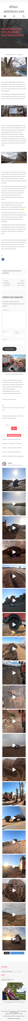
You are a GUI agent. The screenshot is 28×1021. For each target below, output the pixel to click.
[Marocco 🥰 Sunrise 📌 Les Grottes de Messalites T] (14, 866)
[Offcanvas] (4, 16)
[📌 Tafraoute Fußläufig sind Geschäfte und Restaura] (14, 793)
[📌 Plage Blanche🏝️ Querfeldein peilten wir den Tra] (14, 503)
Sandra (20, 54)
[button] (3, 259)
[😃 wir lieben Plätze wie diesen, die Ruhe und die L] (14, 648)
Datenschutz (10, 1018)
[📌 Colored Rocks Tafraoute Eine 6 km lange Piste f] (14, 818)
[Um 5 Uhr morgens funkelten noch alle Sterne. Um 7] (14, 552)
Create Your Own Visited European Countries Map (13, 409)
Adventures (5, 271)
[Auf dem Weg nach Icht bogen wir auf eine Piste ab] (14, 697)
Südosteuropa (5, 273)
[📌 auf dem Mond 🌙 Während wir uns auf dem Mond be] (14, 745)
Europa (10, 271)
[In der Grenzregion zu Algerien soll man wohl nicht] (14, 938)
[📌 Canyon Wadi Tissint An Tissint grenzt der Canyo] (14, 914)
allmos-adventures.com (14, 8)
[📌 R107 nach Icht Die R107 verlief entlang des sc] (14, 721)
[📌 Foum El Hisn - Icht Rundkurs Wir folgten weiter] (14, 600)
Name (4, 331)
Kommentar (6, 310)
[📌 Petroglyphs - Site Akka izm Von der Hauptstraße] (14, 890)
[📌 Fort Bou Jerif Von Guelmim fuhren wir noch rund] (14, 528)
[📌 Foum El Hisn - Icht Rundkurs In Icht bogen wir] (14, 673)
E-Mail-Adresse (17, 332)
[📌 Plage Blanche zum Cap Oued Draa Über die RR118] (14, 479)
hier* (9, 418)
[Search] (24, 16)
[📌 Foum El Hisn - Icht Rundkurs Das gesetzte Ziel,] (14, 576)
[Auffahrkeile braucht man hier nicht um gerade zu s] (14, 624)
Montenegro (16, 271)
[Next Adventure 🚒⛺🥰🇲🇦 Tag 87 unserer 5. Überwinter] (14, 842)
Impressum (18, 1018)
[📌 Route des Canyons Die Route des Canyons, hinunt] (14, 769)
